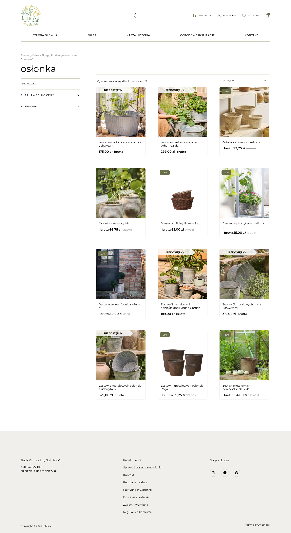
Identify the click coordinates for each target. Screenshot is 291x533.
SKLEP (92, 35)
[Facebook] (225, 473)
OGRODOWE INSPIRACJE (197, 35)
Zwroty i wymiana (135, 504)
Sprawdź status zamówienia (142, 467)
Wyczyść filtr (28, 83)
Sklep (45, 55)
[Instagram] (213, 473)
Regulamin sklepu (135, 482)
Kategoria (29, 106)
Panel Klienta (132, 460)
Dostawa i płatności (136, 497)
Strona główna (30, 55)
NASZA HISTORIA (138, 35)
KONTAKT (251, 35)
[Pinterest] (236, 473)
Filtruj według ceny (37, 95)
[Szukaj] (84, 15)
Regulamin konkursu (137, 512)
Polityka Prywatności (137, 490)
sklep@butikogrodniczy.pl (39, 471)
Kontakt (128, 475)
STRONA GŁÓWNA (45, 35)
